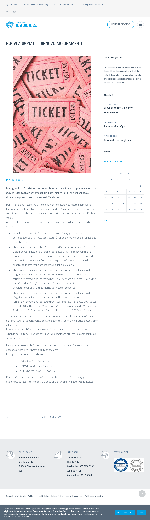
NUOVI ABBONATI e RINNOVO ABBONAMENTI (118, 110)
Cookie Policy (43, 496)
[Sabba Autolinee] (23, 25)
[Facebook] (7, 12)
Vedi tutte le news (113, 161)
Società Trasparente (73, 496)
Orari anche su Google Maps (118, 140)
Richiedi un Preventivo (120, 24)
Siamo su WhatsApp (114, 126)
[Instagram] (14, 12)
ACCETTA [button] (142, 513)
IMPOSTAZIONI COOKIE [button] (125, 513)
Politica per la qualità (94, 496)
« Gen (106, 220)
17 (106, 203)
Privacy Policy (57, 496)
